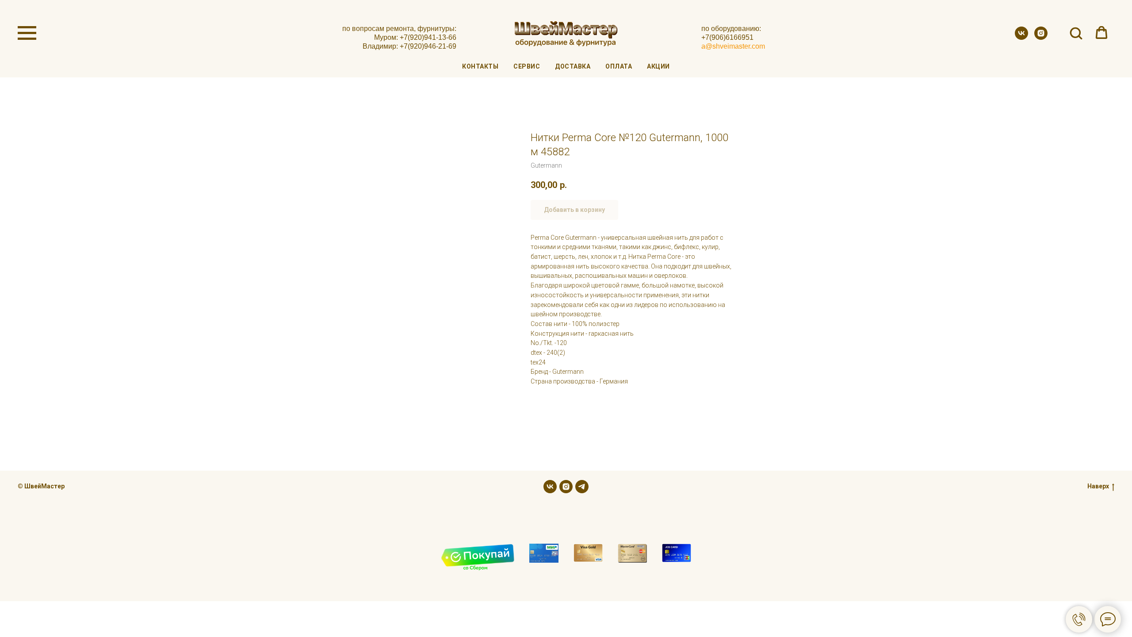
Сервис (526, 66)
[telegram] (582, 486)
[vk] (1021, 37)
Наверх (1098, 486)
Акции (658, 66)
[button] (1075, 32)
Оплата (618, 66)
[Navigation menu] (27, 33)
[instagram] (1041, 37)
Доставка (572, 66)
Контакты (480, 66)
